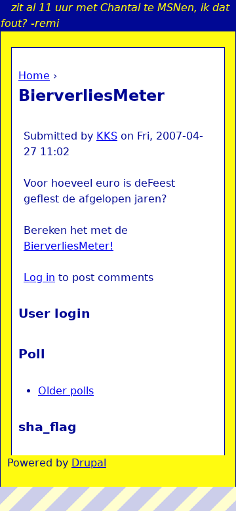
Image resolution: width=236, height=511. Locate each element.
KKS (106, 136)
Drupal (88, 463)
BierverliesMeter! (68, 246)
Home (34, 75)
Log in (39, 277)
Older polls (66, 391)
